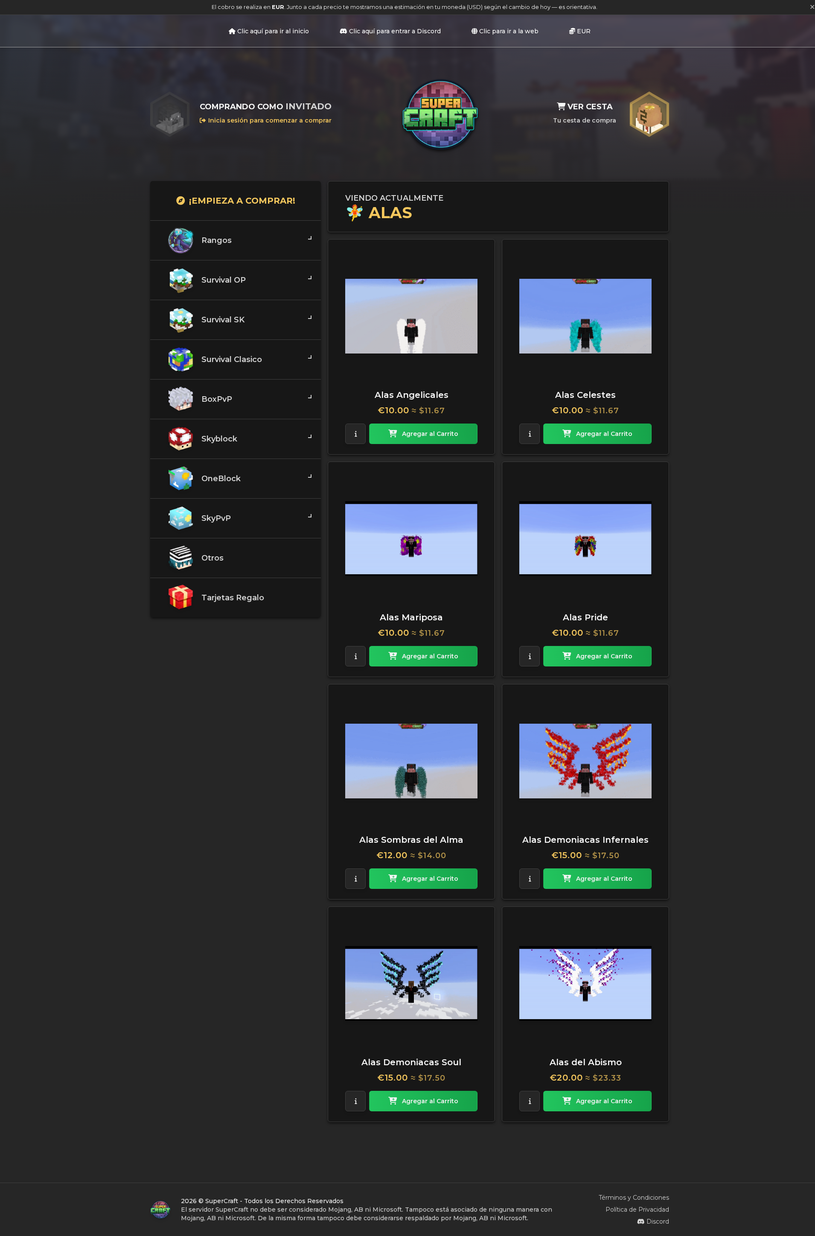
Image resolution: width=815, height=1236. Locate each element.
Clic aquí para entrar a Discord (395, 31)
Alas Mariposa (411, 617)
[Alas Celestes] (585, 316)
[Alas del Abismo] (585, 983)
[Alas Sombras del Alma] (411, 761)
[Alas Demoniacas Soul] (411, 983)
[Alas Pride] (585, 538)
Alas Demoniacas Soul (411, 1062)
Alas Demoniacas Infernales (585, 840)
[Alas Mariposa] (411, 538)
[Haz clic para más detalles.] (355, 434)
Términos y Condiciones (634, 1197)
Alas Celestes (585, 395)
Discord (657, 1221)
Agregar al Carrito (430, 434)
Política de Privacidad (637, 1209)
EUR (584, 31)
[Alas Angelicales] (411, 316)
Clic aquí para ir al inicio (273, 31)
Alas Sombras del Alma (411, 840)
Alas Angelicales (411, 395)
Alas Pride (585, 617)
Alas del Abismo (586, 1062)
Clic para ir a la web (508, 31)
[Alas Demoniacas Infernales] (585, 761)
